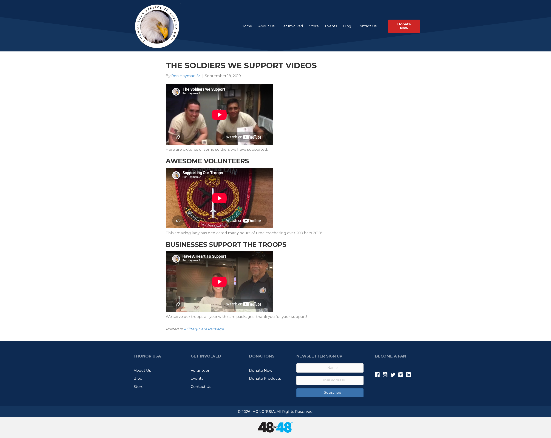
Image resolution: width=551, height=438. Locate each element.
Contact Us (367, 26)
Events (331, 26)
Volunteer (200, 370)
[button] (330, 392)
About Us (266, 26)
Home (246, 26)
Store (314, 26)
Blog (347, 26)
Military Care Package (204, 329)
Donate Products (265, 378)
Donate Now (260, 370)
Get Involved (292, 26)
